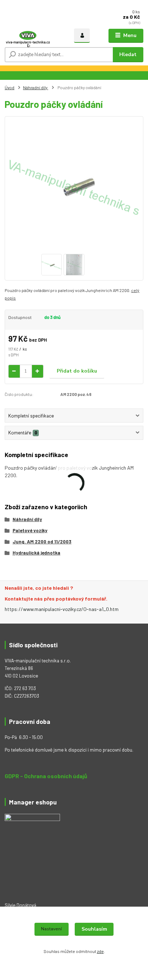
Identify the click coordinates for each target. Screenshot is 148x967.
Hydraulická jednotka (36, 553)
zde (100, 951)
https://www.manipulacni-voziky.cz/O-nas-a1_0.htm (62, 609)
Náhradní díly (35, 87)
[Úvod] (28, 36)
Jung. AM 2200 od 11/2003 (42, 541)
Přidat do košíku (77, 371)
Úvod (9, 87)
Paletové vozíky (30, 530)
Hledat (128, 54)
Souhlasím (94, 929)
